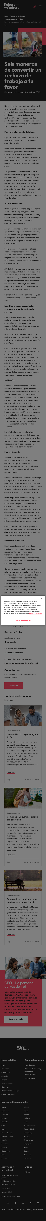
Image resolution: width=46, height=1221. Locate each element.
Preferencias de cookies (23, 620)
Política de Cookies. (35, 613)
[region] (23, 610)
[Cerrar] (41, 598)
